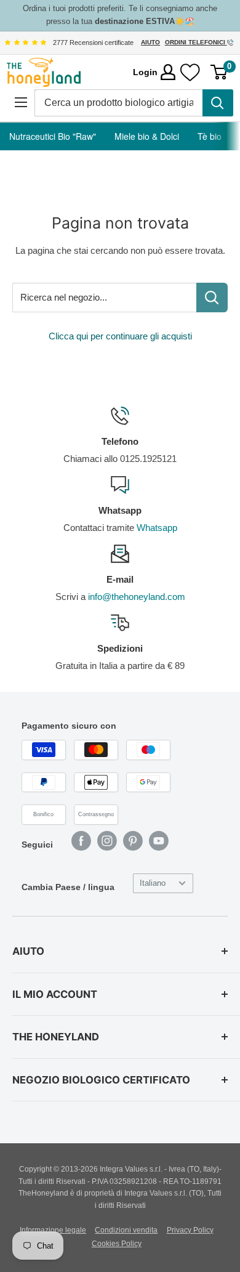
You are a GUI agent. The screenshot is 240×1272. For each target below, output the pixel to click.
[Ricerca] (217, 102)
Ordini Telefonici (196, 42)
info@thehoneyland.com (136, 596)
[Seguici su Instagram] (107, 841)
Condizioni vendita (126, 1230)
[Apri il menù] (20, 102)
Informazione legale (53, 1230)
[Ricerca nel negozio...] (212, 297)
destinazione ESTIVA (135, 21)
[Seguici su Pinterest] (133, 841)
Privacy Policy (190, 1230)
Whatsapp (157, 527)
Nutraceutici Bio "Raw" (52, 136)
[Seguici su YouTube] (159, 841)
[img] (25, 42)
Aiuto (150, 42)
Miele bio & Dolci (146, 136)
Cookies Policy (117, 1243)
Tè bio (210, 136)
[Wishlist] (190, 72)
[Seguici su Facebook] (81, 841)
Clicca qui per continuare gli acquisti (120, 336)
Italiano (153, 883)
